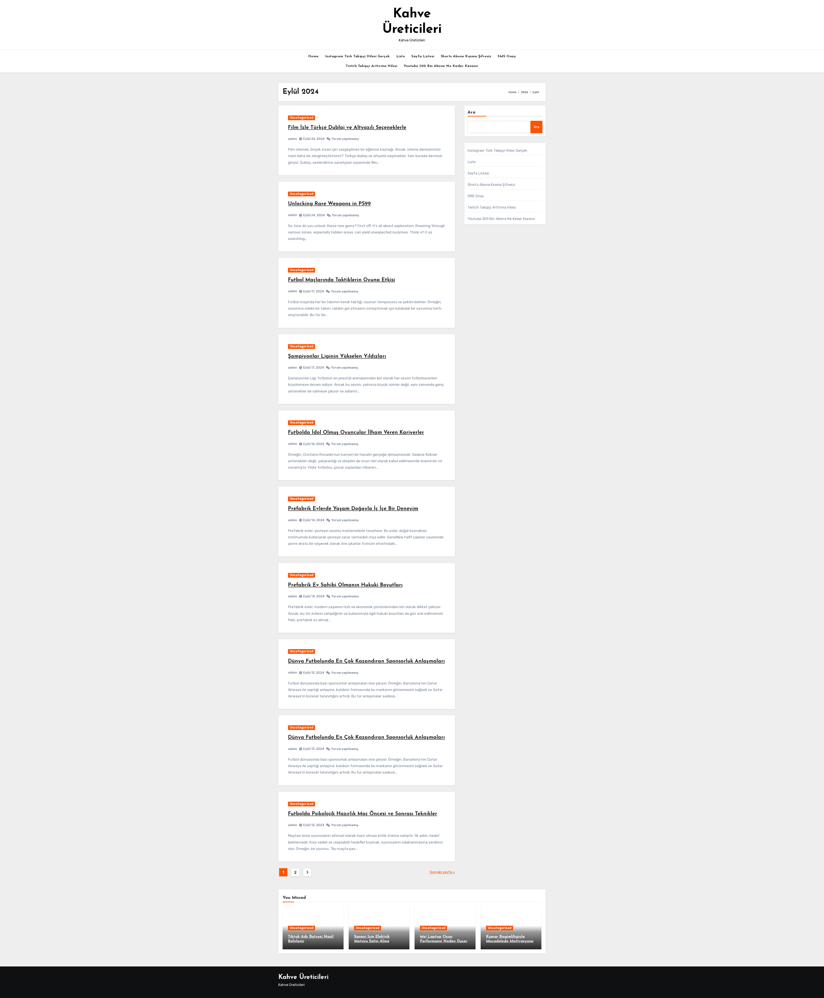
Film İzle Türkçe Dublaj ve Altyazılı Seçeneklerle (347, 127)
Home (313, 56)
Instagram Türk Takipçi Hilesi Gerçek (357, 56)
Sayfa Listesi (422, 56)
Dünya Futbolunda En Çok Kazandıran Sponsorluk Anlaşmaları (366, 661)
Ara (472, 112)
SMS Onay (507, 56)
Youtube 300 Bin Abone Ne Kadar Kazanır (441, 66)
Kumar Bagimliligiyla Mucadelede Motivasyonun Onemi (511, 941)
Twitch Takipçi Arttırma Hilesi (371, 66)
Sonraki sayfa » (442, 872)
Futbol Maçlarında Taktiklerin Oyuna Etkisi (341, 280)
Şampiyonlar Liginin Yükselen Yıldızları (337, 356)
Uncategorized (301, 118)
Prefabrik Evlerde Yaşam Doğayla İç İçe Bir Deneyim (353, 508)
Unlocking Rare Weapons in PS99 (329, 203)
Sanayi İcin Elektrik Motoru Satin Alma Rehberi (372, 941)
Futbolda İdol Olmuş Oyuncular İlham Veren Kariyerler (356, 432)
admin (292, 139)
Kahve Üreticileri (303, 977)
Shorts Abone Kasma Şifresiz (466, 56)
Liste (400, 56)
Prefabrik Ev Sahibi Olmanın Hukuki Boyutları (345, 585)
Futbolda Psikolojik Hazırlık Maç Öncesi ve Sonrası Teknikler (362, 813)
